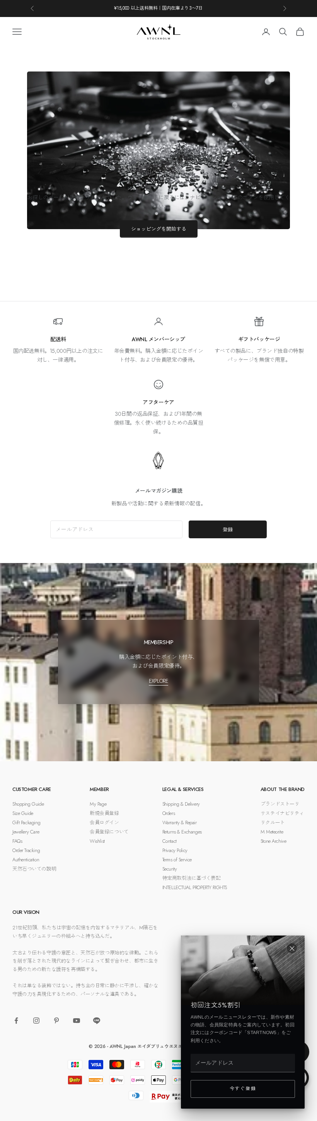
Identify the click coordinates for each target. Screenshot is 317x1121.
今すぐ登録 (243, 1088)
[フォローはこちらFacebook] (16, 1020)
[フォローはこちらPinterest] (56, 1020)
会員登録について (109, 831)
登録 (228, 529)
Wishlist (97, 841)
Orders (168, 813)
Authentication (25, 859)
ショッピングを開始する (158, 229)
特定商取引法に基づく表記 (191, 878)
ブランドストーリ (280, 804)
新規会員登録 (104, 813)
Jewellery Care (25, 831)
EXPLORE (158, 681)
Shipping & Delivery (181, 804)
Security (169, 869)
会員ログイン (104, 822)
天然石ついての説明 (34, 869)
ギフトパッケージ (259, 339)
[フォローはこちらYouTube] (76, 1020)
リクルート (273, 822)
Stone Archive (273, 841)
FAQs (17, 841)
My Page (98, 804)
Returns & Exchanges (182, 831)
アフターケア (158, 402)
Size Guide (22, 813)
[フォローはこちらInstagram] (36, 1020)
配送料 (58, 339)
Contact (169, 841)
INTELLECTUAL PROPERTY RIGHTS (194, 887)
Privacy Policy (174, 850)
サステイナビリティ (282, 813)
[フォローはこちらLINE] (97, 1020)
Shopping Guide (28, 804)
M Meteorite (272, 831)
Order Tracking (26, 850)
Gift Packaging (26, 822)
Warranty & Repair (179, 822)
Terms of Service (177, 859)
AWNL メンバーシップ (158, 339)
